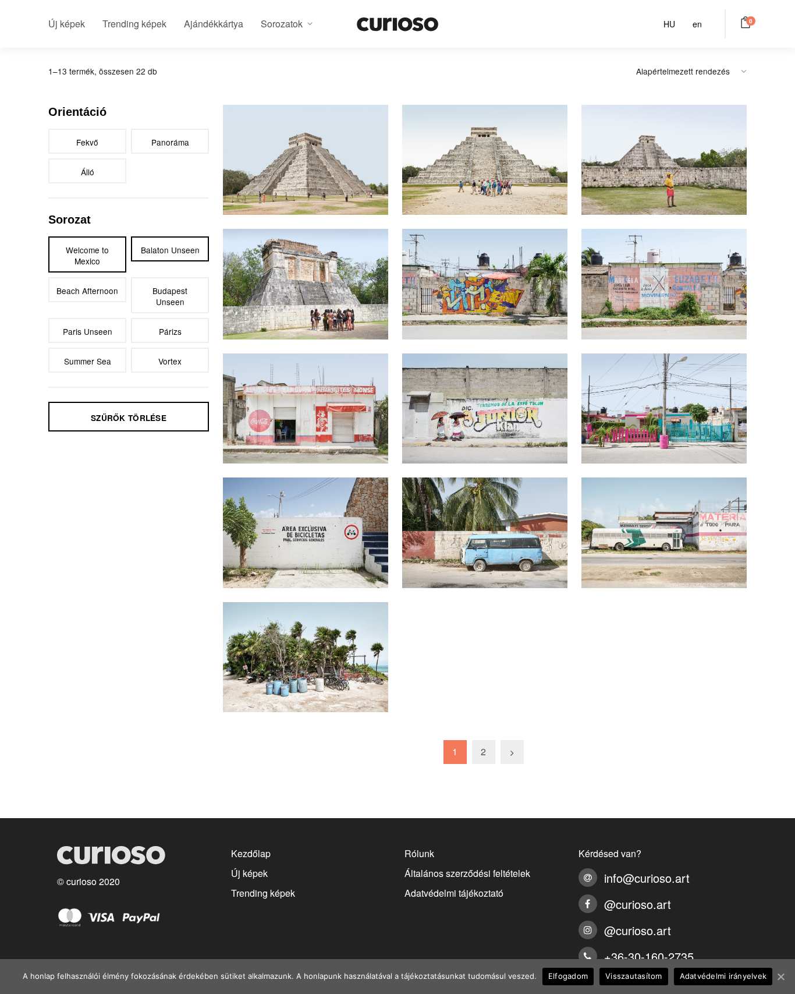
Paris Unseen (87, 331)
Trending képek (134, 23)
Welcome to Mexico (87, 255)
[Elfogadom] (780, 976)
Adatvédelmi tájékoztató (453, 893)
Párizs (170, 331)
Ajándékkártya (213, 23)
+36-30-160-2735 (649, 956)
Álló (87, 172)
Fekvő (87, 142)
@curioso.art (637, 904)
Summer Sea (87, 361)
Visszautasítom (633, 976)
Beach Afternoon (87, 290)
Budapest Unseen (169, 296)
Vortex (170, 361)
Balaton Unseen (170, 250)
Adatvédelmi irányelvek (723, 976)
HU (669, 24)
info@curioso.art (647, 877)
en (697, 24)
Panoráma (170, 142)
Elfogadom (568, 976)
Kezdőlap (251, 853)
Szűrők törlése (128, 417)
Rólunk (419, 853)
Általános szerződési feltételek (467, 873)
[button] (747, 22)
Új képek (66, 23)
